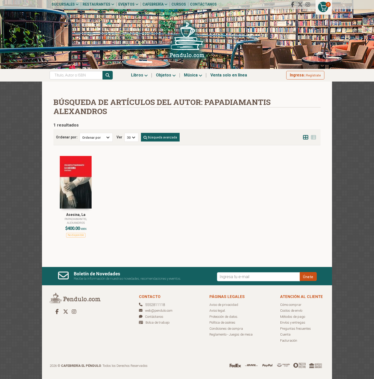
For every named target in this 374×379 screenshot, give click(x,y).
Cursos (178, 4)
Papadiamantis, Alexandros (76, 220)
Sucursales (64, 4)
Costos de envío (291, 310)
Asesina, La (75, 215)
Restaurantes (97, 4)
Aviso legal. (217, 310)
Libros (137, 75)
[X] (300, 4)
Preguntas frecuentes (295, 328)
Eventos (126, 4)
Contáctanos (203, 4)
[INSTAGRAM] (308, 4)
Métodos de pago (292, 317)
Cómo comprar (290, 305)
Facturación (288, 340)
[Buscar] (108, 75)
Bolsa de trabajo (157, 322)
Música (191, 75)
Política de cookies (222, 322)
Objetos (164, 75)
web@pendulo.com (158, 310)
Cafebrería (153, 4)
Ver (119, 137)
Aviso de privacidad (223, 305)
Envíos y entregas (292, 322)
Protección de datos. (223, 317)
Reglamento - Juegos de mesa (231, 334)
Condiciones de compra (226, 328)
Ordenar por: (67, 137)
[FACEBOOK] (292, 4)
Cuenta (285, 334)
